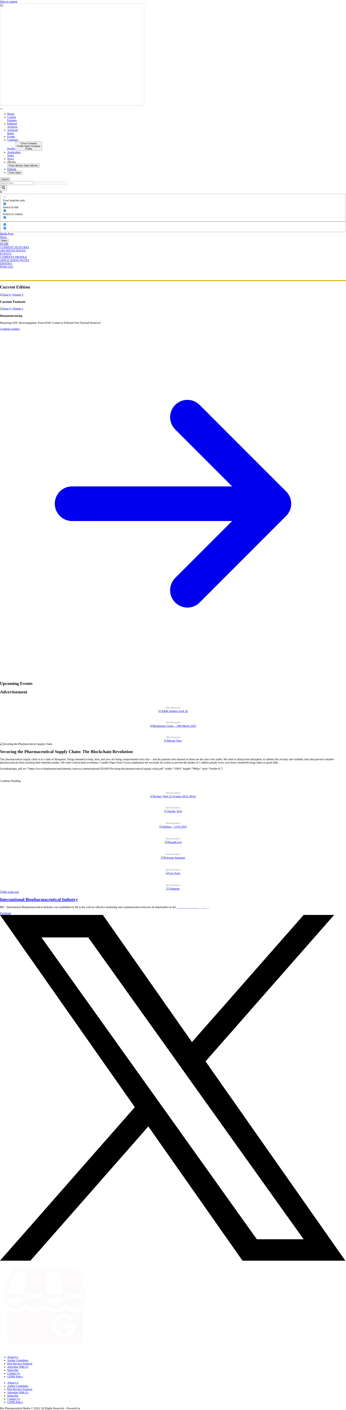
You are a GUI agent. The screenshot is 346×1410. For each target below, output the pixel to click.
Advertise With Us (17, 1366)
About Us (12, 1357)
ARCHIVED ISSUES (13, 250)
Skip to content (8, 1)
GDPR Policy (15, 1376)
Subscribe (12, 1370)
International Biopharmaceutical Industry (39, 899)
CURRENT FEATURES (14, 247)
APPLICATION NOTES (14, 260)
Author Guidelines (17, 1360)
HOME (4, 244)
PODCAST (7, 266)
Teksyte (85, 1408)
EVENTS (5, 253)
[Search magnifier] (3, 188)
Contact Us (13, 1373)
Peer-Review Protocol (19, 1363)
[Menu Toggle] (1, 108)
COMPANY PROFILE (13, 257)
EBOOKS (6, 263)
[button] (10, 780)
